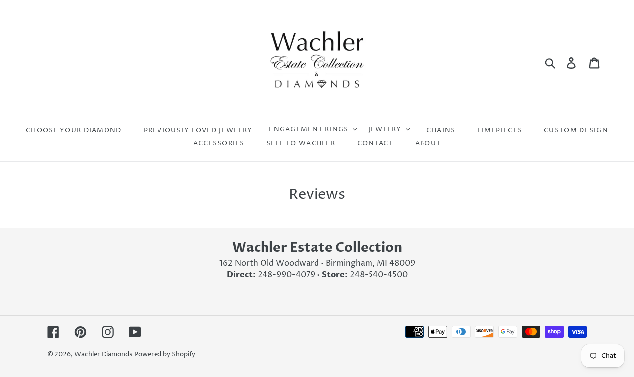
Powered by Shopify (164, 354)
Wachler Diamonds (103, 354)
